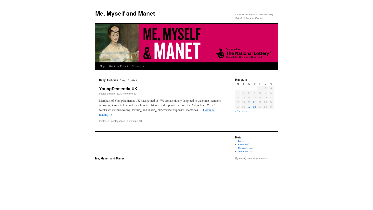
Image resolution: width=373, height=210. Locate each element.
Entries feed (243, 144)
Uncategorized (117, 120)
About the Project (118, 66)
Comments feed (245, 147)
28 (254, 106)
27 (249, 106)
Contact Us (138, 66)
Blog (102, 66)
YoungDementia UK (118, 88)
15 (260, 97)
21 (254, 102)
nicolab (132, 93)
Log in (241, 140)
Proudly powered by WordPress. (254, 158)
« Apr (238, 110)
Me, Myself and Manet (125, 13)
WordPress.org (245, 151)
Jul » (244, 110)
